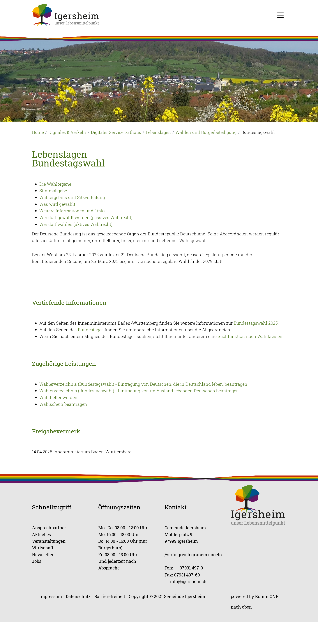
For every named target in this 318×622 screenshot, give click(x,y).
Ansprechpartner (49, 527)
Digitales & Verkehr (67, 132)
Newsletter (43, 554)
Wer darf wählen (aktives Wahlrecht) (75, 224)
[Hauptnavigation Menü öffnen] (280, 15)
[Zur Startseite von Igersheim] (65, 15)
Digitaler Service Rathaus (116, 132)
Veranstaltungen (49, 541)
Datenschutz (78, 596)
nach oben (241, 607)
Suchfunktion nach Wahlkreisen (250, 336)
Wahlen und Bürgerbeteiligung (206, 132)
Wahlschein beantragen (63, 404)
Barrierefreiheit (109, 596)
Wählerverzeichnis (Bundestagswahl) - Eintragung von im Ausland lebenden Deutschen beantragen (139, 391)
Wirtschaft (42, 547)
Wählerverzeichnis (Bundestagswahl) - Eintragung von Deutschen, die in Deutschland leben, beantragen (143, 384)
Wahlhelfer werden (58, 397)
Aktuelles (41, 534)
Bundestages (91, 330)
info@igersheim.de (189, 581)
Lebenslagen (158, 132)
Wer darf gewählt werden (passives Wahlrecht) (85, 217)
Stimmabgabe (53, 191)
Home (38, 132)
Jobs (36, 561)
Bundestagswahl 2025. (256, 323)
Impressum (50, 596)
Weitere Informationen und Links (72, 211)
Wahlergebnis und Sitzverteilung (72, 197)
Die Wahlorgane (55, 184)
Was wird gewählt (57, 204)
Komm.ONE (266, 596)
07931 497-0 (191, 568)
